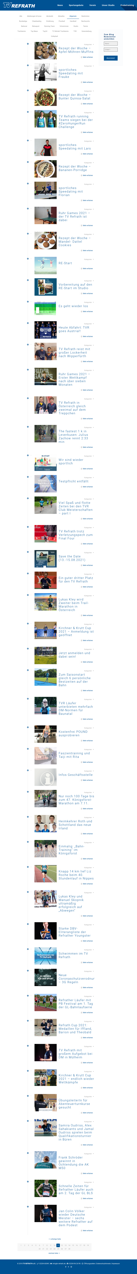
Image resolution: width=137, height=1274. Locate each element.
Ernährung (50, 21)
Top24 (45, 31)
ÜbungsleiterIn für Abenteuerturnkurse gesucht (74, 1104)
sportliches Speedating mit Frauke (71, 73)
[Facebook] (66, 1267)
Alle (20, 16)
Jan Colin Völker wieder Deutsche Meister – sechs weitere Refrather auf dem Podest (76, 1218)
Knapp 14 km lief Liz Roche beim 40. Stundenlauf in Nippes (76, 875)
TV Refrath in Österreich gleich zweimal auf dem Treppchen (72, 408)
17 (80, 1245)
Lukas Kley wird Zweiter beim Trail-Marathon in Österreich (74, 605)
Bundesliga (23, 21)
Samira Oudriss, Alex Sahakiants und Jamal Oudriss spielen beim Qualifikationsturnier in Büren (76, 1132)
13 (65, 1245)
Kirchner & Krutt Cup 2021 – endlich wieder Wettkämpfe (76, 1079)
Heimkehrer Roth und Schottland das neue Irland (75, 824)
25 (58, 1249)
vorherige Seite (55, 1239)
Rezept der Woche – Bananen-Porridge (75, 168)
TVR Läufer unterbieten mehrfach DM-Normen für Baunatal (76, 708)
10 (54, 1245)
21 (43, 1249)
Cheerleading (36, 21)
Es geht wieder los (73, 306)
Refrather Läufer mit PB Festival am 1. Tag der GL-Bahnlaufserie (76, 1003)
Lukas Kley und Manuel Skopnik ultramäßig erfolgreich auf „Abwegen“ (71, 903)
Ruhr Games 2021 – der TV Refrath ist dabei (74, 216)
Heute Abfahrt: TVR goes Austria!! (74, 329)
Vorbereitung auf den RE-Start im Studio (75, 286)
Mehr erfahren (88, 57)
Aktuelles (61, 16)
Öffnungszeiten (89, 1264)
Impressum (116, 1264)
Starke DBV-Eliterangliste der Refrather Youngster (75, 932)
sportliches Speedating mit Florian (71, 191)
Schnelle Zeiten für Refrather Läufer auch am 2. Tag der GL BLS (76, 1189)
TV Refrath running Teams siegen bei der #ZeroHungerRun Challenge (76, 122)
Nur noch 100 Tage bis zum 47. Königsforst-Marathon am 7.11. (76, 799)
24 (54, 1249)
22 (47, 1249)
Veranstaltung (86, 31)
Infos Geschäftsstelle (76, 775)
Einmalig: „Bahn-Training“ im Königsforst (72, 850)
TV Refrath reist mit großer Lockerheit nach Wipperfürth (74, 352)
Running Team (49, 26)
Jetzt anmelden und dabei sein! (74, 654)
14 (69, 1245)
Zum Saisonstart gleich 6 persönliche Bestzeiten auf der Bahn (75, 680)
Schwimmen (64, 26)
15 (73, 1245)
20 (40, 1249)
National (24, 26)
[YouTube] (68, 1267)
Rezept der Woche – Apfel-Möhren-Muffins (76, 50)
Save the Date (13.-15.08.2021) (72, 558)
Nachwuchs (85, 21)
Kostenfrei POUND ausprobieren (73, 733)
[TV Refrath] (19, 5)
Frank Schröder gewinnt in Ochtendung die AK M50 (74, 1163)
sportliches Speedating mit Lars (75, 146)
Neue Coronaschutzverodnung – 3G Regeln (78, 978)
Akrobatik (49, 16)
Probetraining (127, 5)
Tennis (85, 26)
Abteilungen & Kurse (34, 16)
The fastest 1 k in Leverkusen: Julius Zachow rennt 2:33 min (73, 436)
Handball (73, 21)
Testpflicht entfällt (74, 481)
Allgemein (73, 16)
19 (88, 1245)
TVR (75, 31)
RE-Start (65, 263)
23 (51, 1249)
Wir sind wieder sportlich (71, 461)
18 (84, 1245)
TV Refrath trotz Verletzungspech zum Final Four (76, 535)
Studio (76, 26)
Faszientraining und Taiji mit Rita (74, 755)
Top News (34, 31)
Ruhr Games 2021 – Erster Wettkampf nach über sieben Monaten (74, 379)
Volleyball (54, 36)
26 (62, 1249)
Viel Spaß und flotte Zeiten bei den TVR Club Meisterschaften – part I (76, 508)
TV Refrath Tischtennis (60, 31)
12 (62, 1245)
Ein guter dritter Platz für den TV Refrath (76, 579)
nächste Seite (53, 1253)
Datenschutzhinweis (103, 1264)
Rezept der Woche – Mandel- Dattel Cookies (75, 241)
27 (65, 1249)
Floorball (62, 21)
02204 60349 (44, 1264)
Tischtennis (21, 31)
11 (58, 1245)
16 (77, 1245)
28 (69, 1249)
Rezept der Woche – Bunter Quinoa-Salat (75, 96)
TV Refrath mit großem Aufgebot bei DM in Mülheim (76, 1053)
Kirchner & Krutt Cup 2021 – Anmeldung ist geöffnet (76, 631)
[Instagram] (71, 1267)
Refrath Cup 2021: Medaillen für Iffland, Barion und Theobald (75, 1028)
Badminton (85, 16)
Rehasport (35, 26)
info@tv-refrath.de (59, 1264)
